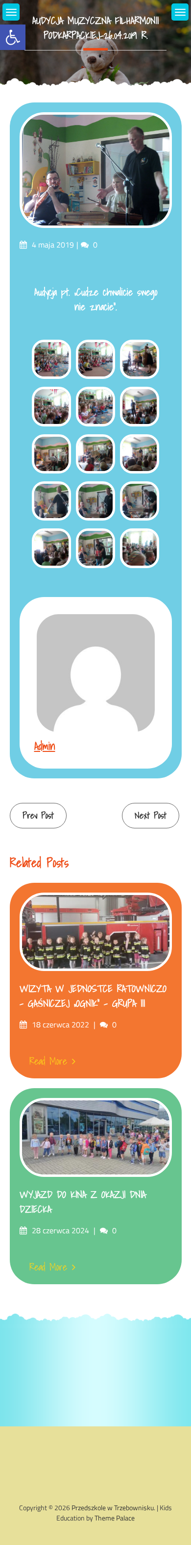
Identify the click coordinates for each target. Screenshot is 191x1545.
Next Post (151, 815)
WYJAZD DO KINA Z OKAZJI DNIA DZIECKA (83, 1202)
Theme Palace (115, 1518)
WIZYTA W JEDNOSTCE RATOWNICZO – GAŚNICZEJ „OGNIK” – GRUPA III (93, 996)
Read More (48, 1061)
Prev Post (38, 815)
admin (44, 745)
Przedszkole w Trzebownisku (113, 1507)
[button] (12, 37)
